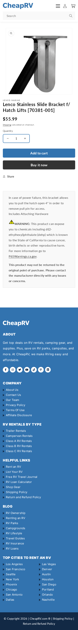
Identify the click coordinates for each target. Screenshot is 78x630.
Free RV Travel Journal (21, 477)
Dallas (10, 599)
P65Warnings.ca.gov (23, 256)
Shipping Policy (16, 492)
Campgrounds (15, 528)
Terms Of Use (15, 410)
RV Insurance (15, 543)
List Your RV (14, 472)
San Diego (49, 584)
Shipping (7, 125)
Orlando (47, 594)
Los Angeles (14, 564)
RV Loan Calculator (19, 482)
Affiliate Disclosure (19, 415)
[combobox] (39, 15)
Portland (48, 589)
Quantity (8, 130)
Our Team (12, 400)
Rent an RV (13, 466)
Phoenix (11, 584)
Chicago (11, 589)
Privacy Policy (15, 405)
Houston (48, 579)
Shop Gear (13, 487)
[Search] (71, 16)
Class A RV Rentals (19, 441)
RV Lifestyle (14, 533)
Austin (46, 574)
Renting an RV (15, 518)
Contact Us (13, 395)
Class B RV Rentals (19, 446)
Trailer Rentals (16, 431)
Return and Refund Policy (23, 497)
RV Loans (12, 548)
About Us (12, 390)
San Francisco (15, 569)
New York (12, 579)
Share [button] (10, 176)
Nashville (48, 599)
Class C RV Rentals (19, 451)
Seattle (11, 574)
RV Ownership (15, 513)
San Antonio (14, 594)
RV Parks (12, 523)
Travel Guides (15, 538)
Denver (47, 569)
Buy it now (39, 165)
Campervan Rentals (19, 436)
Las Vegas (49, 564)
